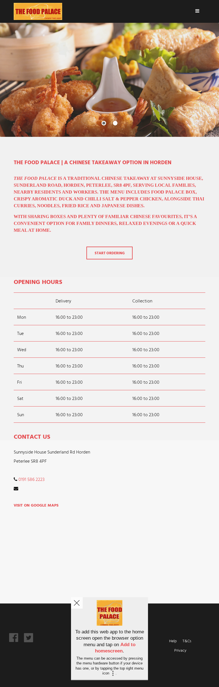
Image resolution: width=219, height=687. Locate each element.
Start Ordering (110, 253)
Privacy (180, 650)
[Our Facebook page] (13, 640)
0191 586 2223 (31, 479)
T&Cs (186, 641)
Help (173, 641)
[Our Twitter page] (28, 640)
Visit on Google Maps (36, 505)
